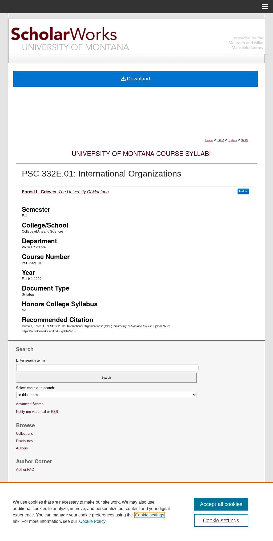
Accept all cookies (221, 504)
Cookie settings (149, 515)
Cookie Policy (92, 521)
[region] (136, 511)
